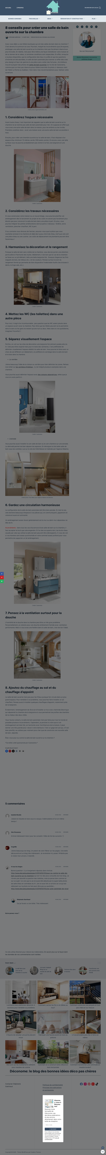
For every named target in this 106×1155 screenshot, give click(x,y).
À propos (20, 8)
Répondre (65, 814)
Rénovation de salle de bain (39, 37)
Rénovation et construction (72, 19)
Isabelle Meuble (16, 815)
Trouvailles (33, 19)
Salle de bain (51, 37)
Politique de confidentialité (53, 1085)
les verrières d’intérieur (24, 367)
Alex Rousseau (16, 832)
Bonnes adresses (14, 19)
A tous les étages (16, 866)
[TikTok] (96, 1084)
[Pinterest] (89, 1084)
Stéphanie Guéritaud (23, 899)
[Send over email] (2, 581)
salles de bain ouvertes (37, 65)
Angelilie (14, 847)
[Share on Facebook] (2, 574)
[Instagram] (85, 1084)
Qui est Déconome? (87, 51)
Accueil (8, 8)
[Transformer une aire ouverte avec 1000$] (83, 970)
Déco (49, 19)
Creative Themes (36, 1152)
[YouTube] (93, 1084)
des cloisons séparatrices (47, 375)
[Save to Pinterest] (2, 577)
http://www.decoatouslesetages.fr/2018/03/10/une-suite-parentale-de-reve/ (39, 889)
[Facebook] (81, 1084)
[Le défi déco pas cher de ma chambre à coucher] (9, 970)
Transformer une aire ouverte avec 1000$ (94, 970)
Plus (93, 19)
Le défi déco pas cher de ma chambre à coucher (21, 970)
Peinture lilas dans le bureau (70, 970)
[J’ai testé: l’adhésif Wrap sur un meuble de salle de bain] (34, 970)
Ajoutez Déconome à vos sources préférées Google (87, 58)
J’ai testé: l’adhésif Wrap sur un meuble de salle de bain (45, 970)
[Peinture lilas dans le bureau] (58, 970)
